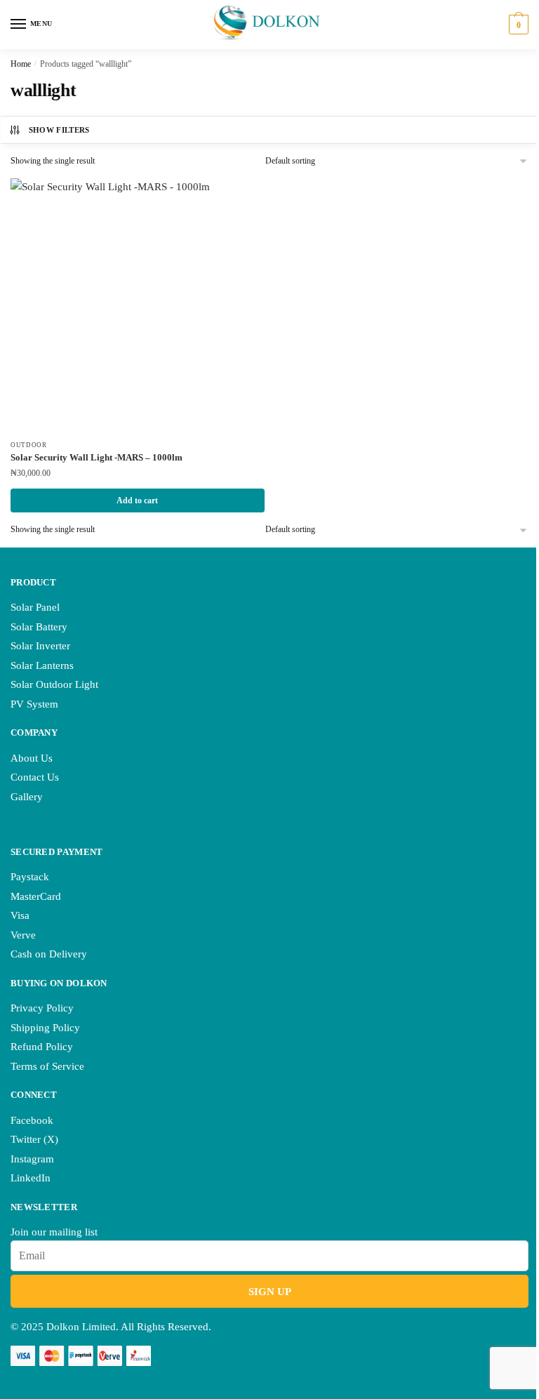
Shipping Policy (45, 1027)
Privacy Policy (42, 1008)
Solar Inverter (40, 645)
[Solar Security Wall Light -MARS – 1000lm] (138, 305)
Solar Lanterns (42, 665)
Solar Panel (35, 607)
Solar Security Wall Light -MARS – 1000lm (96, 457)
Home (21, 64)
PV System (34, 704)
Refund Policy (42, 1046)
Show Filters (59, 130)
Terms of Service (47, 1066)
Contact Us (35, 777)
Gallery (27, 796)
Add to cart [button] (137, 500)
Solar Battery (39, 626)
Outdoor (29, 445)
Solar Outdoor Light (54, 684)
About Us (32, 758)
